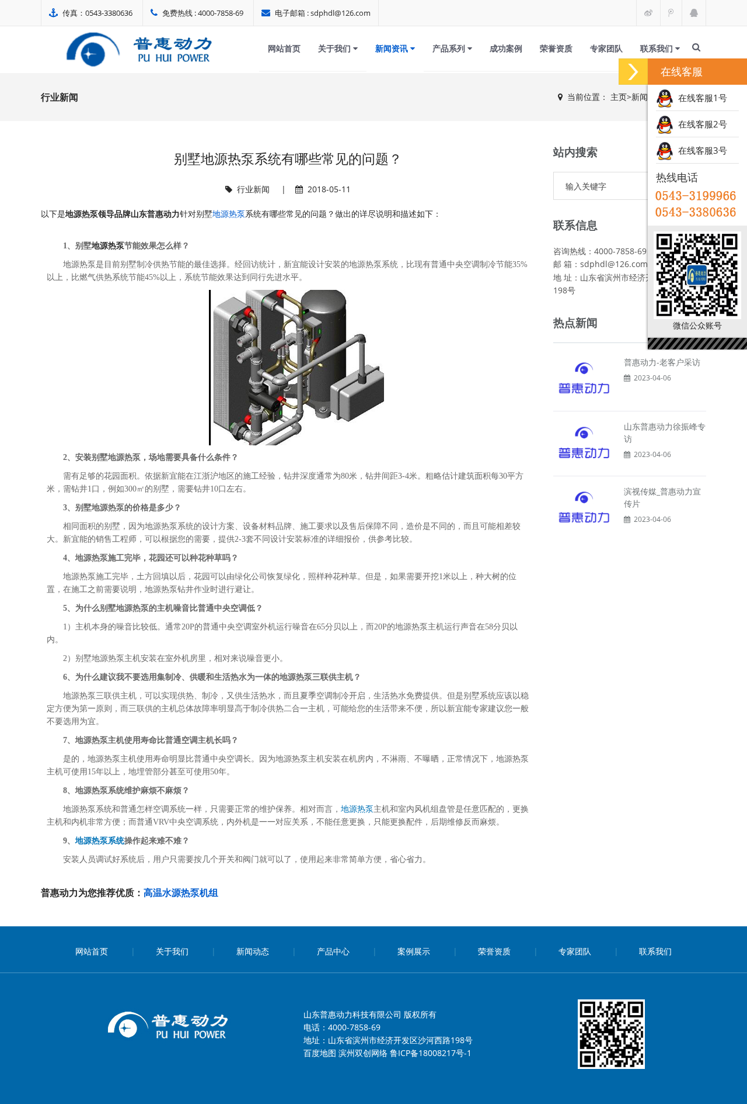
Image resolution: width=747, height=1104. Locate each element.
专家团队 (606, 48)
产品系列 (449, 48)
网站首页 (284, 48)
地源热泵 (228, 213)
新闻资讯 (392, 48)
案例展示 (413, 951)
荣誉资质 (556, 48)
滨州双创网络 (363, 1052)
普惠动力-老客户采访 (662, 362)
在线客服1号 (700, 97)
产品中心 (333, 951)
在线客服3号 (700, 150)
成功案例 (506, 48)
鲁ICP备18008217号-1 (431, 1052)
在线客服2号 (700, 124)
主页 (618, 96)
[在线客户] (633, 71)
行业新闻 (253, 189)
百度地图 (319, 1052)
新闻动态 (252, 951)
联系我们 (657, 48)
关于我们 (335, 48)
